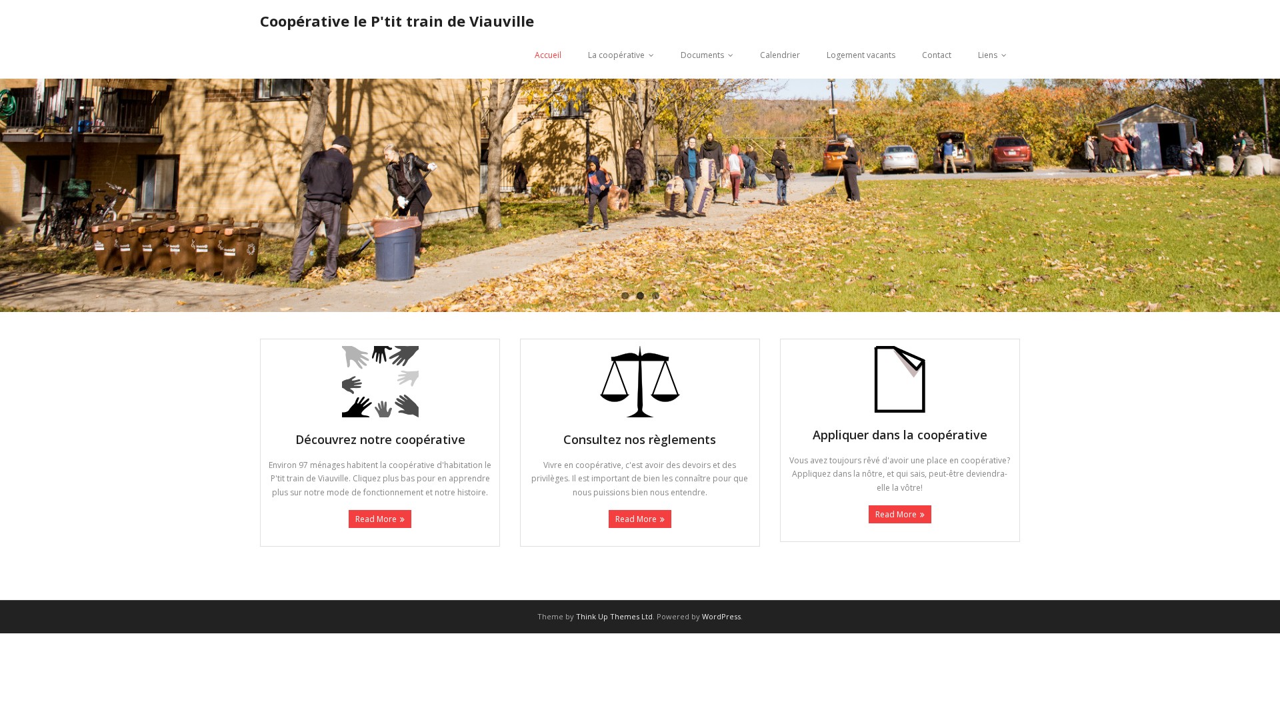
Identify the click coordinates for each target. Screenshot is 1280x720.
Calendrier (780, 55)
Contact (936, 55)
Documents (702, 55)
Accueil (548, 55)
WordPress (721, 616)
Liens (987, 55)
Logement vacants (861, 55)
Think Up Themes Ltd (614, 616)
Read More (376, 519)
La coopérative (616, 55)
